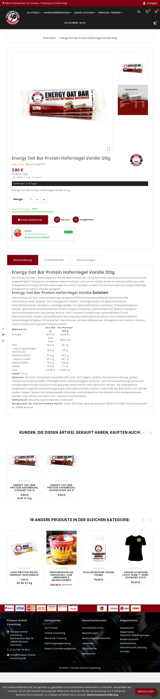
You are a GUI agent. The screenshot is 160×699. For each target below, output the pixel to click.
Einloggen (152, 3)
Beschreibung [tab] (22, 260)
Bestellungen (90, 633)
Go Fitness (51, 627)
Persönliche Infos (93, 627)
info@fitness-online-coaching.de (23, 656)
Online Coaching (55, 633)
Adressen (88, 643)
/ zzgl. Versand (33, 177)
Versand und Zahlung (133, 647)
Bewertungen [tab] (86, 260)
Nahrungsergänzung (57, 643)
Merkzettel (88, 653)
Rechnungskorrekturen (96, 638)
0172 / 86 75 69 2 (20, 649)
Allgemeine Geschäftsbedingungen (135, 633)
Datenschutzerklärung (102, 694)
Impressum (127, 627)
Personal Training (55, 638)
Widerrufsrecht (129, 639)
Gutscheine (89, 648)
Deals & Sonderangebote (60, 648)
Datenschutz (128, 643)
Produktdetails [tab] (54, 260)
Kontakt (125, 651)
